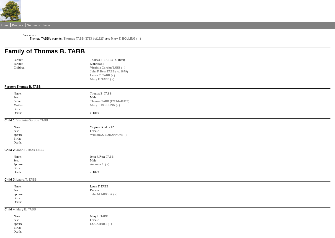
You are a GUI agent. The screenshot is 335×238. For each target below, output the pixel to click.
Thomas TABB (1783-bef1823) (84, 38)
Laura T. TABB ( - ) (102, 75)
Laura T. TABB (26, 179)
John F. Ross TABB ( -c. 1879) (109, 71)
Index (47, 25)
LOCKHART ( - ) (101, 223)
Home (4, 25)
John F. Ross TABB (30, 150)
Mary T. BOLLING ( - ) (126, 38)
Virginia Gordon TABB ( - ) (107, 67)
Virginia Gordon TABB (32, 120)
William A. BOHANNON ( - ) (108, 134)
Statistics (33, 25)
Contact (17, 25)
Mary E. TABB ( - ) (102, 79)
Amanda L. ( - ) (99, 164)
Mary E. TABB (26, 209)
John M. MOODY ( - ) (103, 194)
